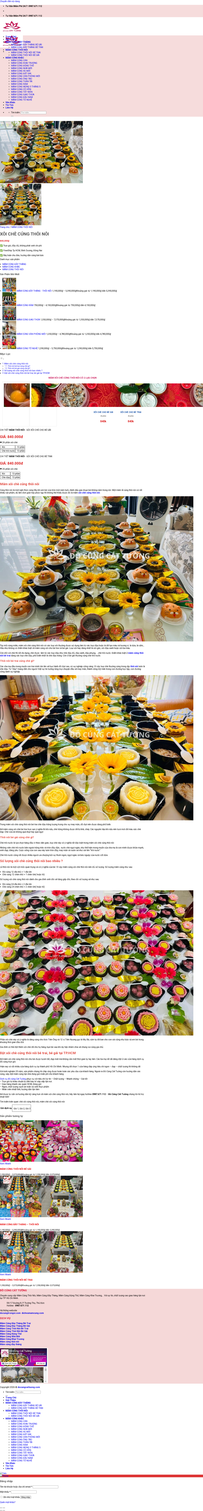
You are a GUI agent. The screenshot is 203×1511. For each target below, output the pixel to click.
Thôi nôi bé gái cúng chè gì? (19, 368)
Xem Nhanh (5, 1163)
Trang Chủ (11, 36)
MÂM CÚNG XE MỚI (20, 71)
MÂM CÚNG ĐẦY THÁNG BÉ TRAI (27, 47)
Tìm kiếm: (15, 112)
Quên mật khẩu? (7, 1502)
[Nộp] (12, 116)
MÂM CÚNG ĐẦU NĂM (22, 97)
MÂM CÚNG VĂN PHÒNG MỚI (25, 76)
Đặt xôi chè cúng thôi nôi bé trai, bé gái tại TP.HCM (27, 373)
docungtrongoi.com (10, 1313)
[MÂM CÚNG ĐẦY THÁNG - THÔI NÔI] (41, 1216)
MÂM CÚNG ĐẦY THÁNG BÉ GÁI (26, 44)
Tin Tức (10, 105)
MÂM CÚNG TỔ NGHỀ (21, 99)
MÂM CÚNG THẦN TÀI (21, 81)
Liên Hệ (9, 107)
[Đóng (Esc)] (1, 1507)
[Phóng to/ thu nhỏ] (4, 1507)
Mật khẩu (5, 1492)
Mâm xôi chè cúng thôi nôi (16, 364)
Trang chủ (4, 227)
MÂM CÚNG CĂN (19, 60)
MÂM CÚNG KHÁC (15, 57)
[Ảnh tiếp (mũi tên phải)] (4, 1510)
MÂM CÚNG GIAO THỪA (22, 94)
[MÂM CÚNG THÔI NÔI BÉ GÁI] (41, 1161)
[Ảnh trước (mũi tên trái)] (1, 1510)
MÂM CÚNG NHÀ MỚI (21, 68)
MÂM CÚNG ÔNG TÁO (21, 78)
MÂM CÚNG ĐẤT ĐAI (21, 73)
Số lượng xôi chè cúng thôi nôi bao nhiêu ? (23, 370)
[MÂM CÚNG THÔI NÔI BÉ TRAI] (41, 1272)
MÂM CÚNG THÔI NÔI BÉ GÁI (25, 55)
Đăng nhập (25, 1497)
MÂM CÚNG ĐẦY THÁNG (18, 42)
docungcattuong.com (29, 1387)
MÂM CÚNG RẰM (19, 84)
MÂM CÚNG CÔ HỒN (21, 89)
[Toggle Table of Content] (2, 359)
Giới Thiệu (11, 39)
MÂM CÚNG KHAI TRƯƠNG (24, 63)
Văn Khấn (10, 102)
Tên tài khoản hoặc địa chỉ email (16, 1486)
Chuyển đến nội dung (10, 1)
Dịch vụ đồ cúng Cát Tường (13, 1079)
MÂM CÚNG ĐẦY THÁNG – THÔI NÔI (19, 1224)
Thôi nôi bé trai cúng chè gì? (19, 366)
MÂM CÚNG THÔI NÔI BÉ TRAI (26, 52)
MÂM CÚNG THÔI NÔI (17, 50)
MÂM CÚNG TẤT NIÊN (21, 92)
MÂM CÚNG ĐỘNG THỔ (22, 65)
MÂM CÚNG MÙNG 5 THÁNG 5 (25, 86)
